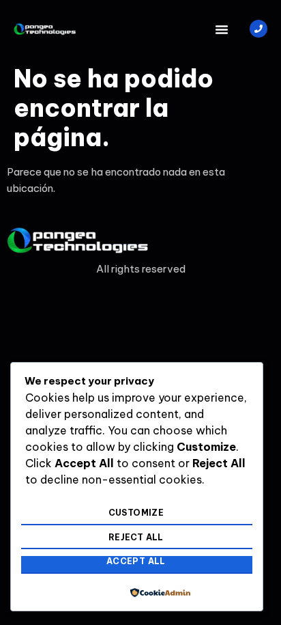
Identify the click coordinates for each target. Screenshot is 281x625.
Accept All (136, 561)
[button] (221, 29)
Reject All (136, 537)
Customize (136, 513)
